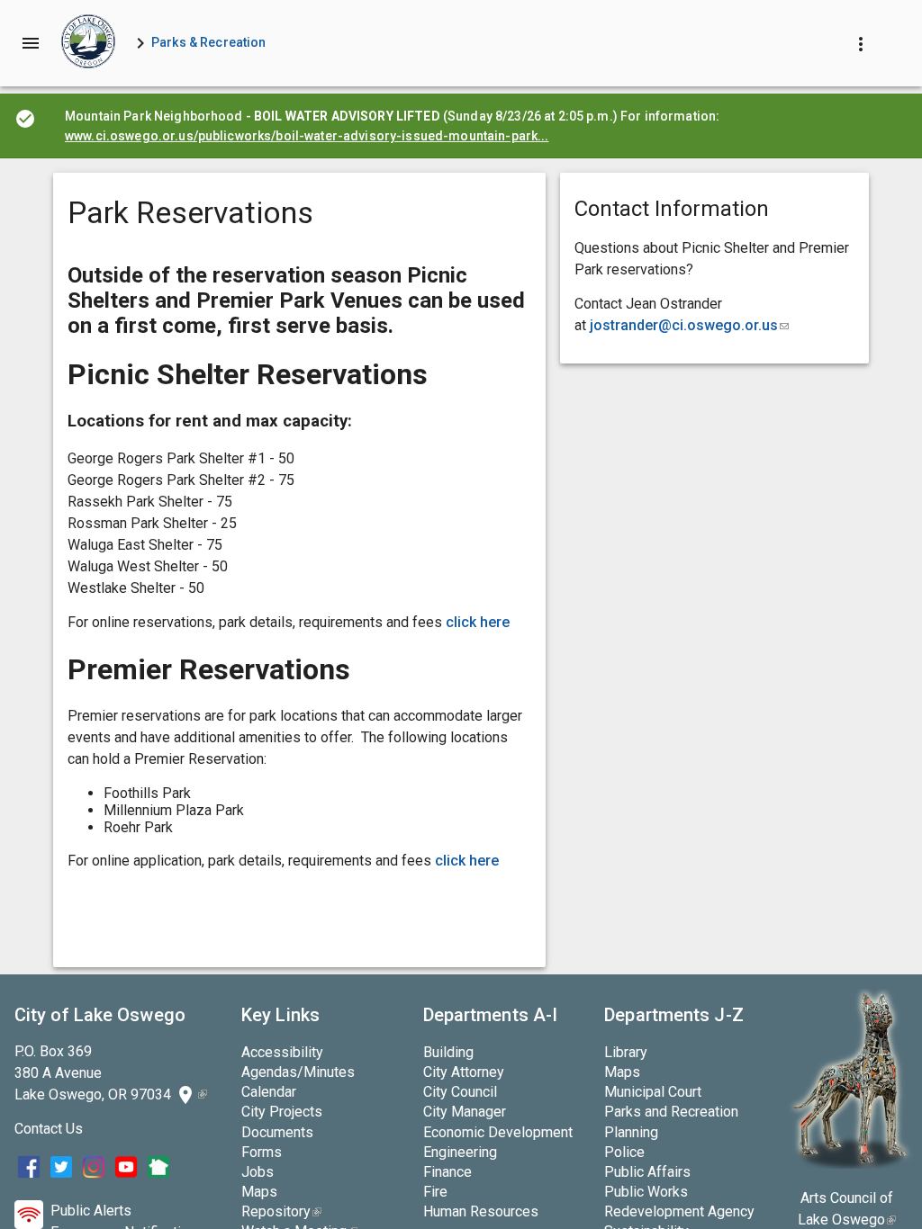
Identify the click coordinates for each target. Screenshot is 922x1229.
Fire (435, 1191)
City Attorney (463, 1072)
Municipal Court (652, 1091)
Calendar (268, 1091)
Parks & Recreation (209, 42)
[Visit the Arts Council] (849, 1163)
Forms (261, 1152)
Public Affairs (647, 1171)
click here (479, 622)
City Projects (281, 1111)
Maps (259, 1191)
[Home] (88, 43)
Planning (631, 1132)
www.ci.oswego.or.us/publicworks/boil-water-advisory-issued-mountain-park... (307, 136)
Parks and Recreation (671, 1111)
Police (624, 1152)
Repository (281, 1211)
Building (448, 1052)
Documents (277, 1132)
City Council (460, 1091)
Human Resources (480, 1211)
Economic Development (498, 1132)
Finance (447, 1171)
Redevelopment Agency (679, 1211)
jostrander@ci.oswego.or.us (689, 325)
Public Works (646, 1191)
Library (625, 1052)
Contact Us (48, 1128)
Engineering (460, 1152)
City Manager (464, 1111)
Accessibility (282, 1052)
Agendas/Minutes (298, 1072)
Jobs (257, 1171)
